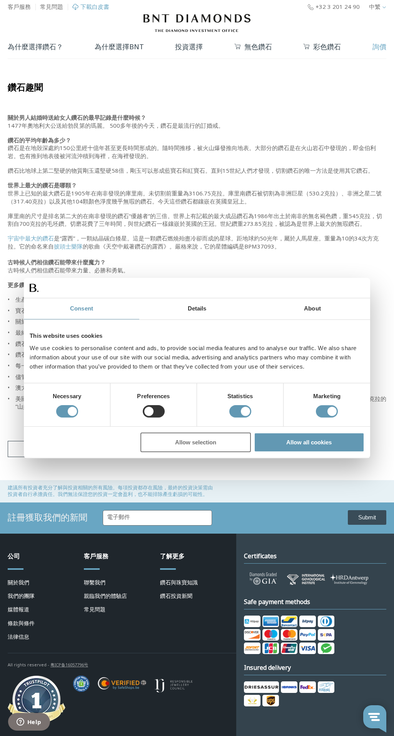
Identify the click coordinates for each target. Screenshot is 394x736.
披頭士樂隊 (68, 246)
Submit (367, 517)
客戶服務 (19, 7)
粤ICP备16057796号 (69, 665)
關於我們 (18, 582)
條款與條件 (21, 623)
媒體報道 (18, 609)
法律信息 (18, 637)
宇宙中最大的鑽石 (31, 238)
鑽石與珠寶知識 (179, 582)
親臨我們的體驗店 (105, 596)
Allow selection (195, 442)
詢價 (379, 47)
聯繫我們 (94, 582)
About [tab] (312, 308)
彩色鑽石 (327, 47)
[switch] (154, 412)
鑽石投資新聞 (176, 596)
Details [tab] (197, 308)
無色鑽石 (258, 47)
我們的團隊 (21, 596)
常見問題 (51, 7)
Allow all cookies (309, 442)
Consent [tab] (81, 308)
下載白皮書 (94, 7)
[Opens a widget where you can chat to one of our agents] (29, 722)
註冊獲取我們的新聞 (47, 517)
